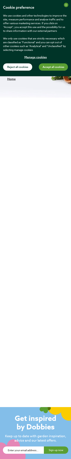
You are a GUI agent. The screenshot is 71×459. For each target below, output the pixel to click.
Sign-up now (56, 450)
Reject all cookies (17, 67)
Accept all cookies (53, 67)
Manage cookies (35, 57)
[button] (11, 79)
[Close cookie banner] (66, 5)
